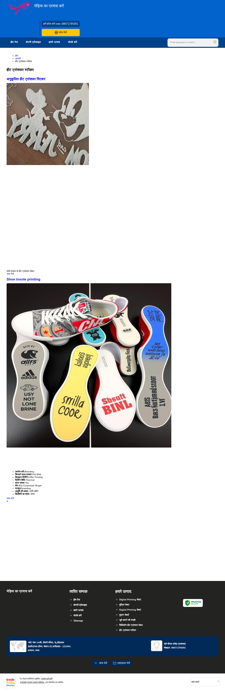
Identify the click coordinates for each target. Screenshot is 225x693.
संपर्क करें (72, 42)
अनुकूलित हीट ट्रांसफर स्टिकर (26, 79)
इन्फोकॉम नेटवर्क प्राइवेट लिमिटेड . (32, 682)
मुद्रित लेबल (124, 604)
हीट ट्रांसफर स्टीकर (127, 630)
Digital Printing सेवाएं (130, 599)
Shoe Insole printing (23, 279)
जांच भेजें (62, 32)
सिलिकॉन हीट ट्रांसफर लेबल (131, 625)
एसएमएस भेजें (123, 663)
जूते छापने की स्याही (127, 620)
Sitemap (78, 620)
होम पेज (14, 42)
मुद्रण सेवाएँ (124, 614)
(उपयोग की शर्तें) (47, 679)
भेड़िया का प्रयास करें (50, 8)
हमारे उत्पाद (54, 42)
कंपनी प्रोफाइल (33, 42)
